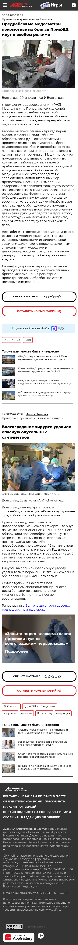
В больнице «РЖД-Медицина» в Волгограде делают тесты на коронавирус (44, 394)
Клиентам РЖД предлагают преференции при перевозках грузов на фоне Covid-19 (45, 370)
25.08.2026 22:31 (12, 414)
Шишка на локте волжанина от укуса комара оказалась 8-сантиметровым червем (44, 767)
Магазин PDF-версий (19, 806)
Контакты (11, 796)
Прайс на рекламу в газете (44, 796)
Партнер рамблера (36, 927)
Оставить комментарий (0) (39, 311)
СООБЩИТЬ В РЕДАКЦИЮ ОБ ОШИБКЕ (31, 817)
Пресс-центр (55, 801)
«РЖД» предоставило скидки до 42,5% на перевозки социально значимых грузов (42, 358)
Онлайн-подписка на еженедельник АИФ (37, 812)
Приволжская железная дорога (24, 91)
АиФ (57, 493)
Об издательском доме (22, 801)
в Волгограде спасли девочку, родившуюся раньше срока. (36, 607)
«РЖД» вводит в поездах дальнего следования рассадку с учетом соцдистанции (45, 382)
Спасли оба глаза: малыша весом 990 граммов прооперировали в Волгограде (45, 755)
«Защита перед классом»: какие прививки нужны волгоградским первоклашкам (38, 638)
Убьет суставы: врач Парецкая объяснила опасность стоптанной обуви (42, 743)
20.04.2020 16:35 (12, 15)
